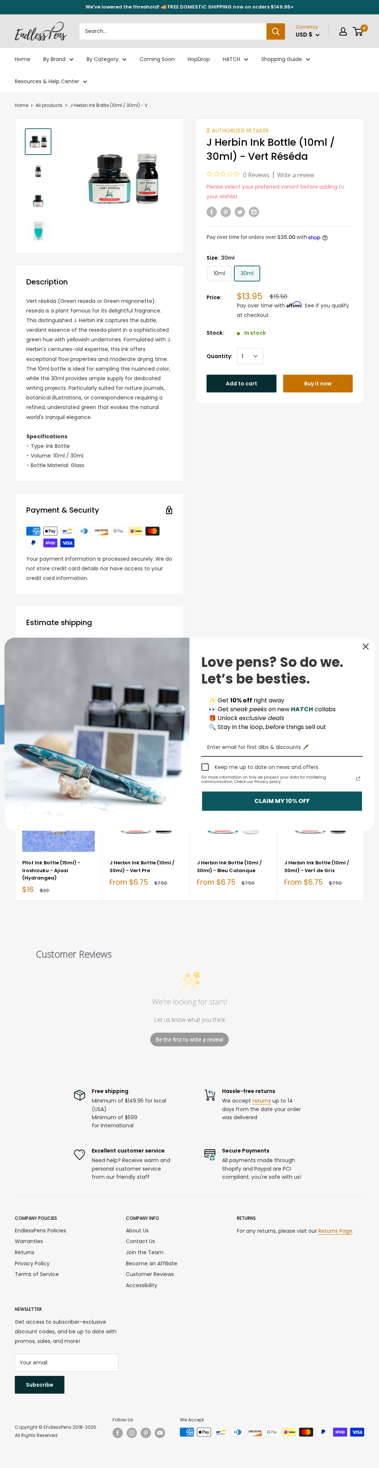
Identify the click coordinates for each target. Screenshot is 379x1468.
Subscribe (39, 1384)
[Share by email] (254, 212)
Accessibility (141, 1285)
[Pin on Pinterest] (226, 212)
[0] (358, 31)
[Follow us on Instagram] (132, 1433)
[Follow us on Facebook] (118, 1433)
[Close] (366, 646)
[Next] (364, 836)
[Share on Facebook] (212, 212)
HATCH (231, 59)
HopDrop (199, 59)
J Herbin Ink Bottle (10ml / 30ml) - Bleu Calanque (229, 866)
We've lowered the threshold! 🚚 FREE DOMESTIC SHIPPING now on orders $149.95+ (189, 6)
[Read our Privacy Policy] (358, 778)
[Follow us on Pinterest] (146, 1433)
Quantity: (219, 356)
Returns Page (335, 1231)
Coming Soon (157, 59)
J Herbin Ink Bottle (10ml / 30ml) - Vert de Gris (316, 866)
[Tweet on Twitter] (240, 212)
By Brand (54, 59)
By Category (102, 59)
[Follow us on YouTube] (160, 1433)
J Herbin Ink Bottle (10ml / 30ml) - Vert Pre (142, 866)
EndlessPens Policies (40, 1230)
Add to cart (241, 383)
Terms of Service (37, 1274)
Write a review (295, 175)
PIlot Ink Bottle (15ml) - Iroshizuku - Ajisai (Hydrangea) (51, 870)
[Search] (275, 31)
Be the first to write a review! (189, 1039)
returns (261, 1100)
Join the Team (145, 1252)
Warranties (29, 1241)
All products (49, 105)
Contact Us (140, 1241)
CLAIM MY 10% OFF (282, 801)
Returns (24, 1252)
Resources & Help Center (47, 81)
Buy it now (318, 383)
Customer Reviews (150, 1274)
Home (22, 59)
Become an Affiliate (151, 1263)
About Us (137, 1230)
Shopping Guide (281, 59)
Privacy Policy (32, 1263)
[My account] (343, 31)
